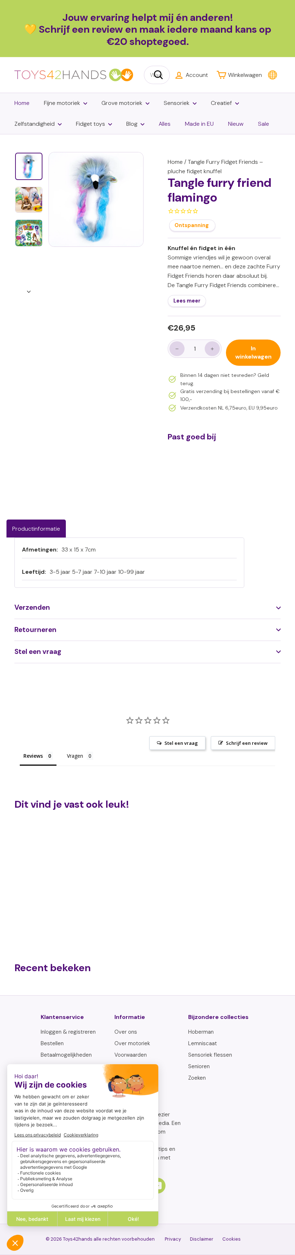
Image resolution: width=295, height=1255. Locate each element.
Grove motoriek (121, 103)
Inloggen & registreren (68, 1031)
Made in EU (199, 124)
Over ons (125, 1031)
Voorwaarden (130, 1054)
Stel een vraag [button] (181, 743)
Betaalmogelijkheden (66, 1054)
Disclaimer (201, 1239)
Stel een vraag (37, 651)
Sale (263, 124)
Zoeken (197, 1077)
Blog (131, 124)
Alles (165, 124)
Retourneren (35, 629)
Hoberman (201, 1031)
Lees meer (186, 300)
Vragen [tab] (75, 755)
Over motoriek (132, 1043)
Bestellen (52, 1043)
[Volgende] (28, 289)
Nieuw (236, 124)
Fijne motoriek (62, 103)
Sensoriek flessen (210, 1054)
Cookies (231, 1239)
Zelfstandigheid (34, 124)
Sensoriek (177, 103)
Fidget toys (90, 124)
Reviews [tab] (33, 755)
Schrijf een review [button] (247, 743)
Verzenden (32, 607)
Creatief (221, 103)
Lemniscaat (202, 1043)
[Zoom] (96, 199)
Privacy (173, 1239)
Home (22, 103)
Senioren (199, 1066)
